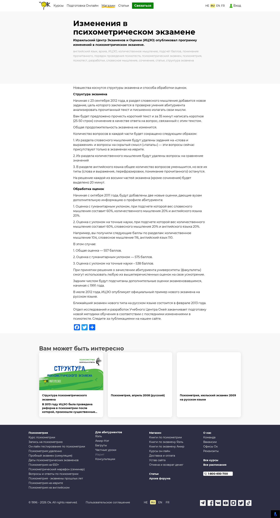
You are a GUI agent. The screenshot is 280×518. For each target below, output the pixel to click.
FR (223, 5)
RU (213, 5)
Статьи (123, 5)
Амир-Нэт (102, 441)
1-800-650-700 (218, 473)
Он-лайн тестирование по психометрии (57, 446)
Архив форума (159, 478)
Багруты (101, 445)
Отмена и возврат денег (166, 464)
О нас (207, 433)
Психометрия (38, 433)
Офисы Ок (210, 446)
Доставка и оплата (162, 455)
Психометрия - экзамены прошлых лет (56, 478)
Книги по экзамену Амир (166, 446)
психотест (80, 60)
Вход (237, 5)
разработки (97, 60)
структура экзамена (180, 60)
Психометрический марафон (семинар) (57, 469)
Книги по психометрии (165, 437)
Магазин (108, 5)
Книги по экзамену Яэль (166, 442)
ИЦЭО (112, 51)
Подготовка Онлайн (82, 5)
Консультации (105, 459)
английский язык (85, 51)
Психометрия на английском (49, 487)
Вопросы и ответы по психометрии (53, 474)
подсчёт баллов (170, 51)
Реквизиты (211, 451)
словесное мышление (122, 60)
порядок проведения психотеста (117, 56)
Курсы (59, 5)
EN (218, 5)
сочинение (146, 60)
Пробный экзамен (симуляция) (50, 455)
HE (207, 5)
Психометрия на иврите (46, 483)
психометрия (192, 56)
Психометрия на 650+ (44, 464)
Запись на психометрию (46, 442)
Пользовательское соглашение (108, 502)
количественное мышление (138, 51)
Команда (209, 437)
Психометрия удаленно (45, 451)
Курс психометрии (42, 437)
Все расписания (214, 464)
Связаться (142, 5)
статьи (160, 60)
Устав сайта (157, 460)
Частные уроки (105, 450)
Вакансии (210, 442)
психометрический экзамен (161, 56)
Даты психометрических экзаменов (54, 460)
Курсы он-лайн (159, 451)
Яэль (98, 436)
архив (103, 51)
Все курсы (210, 460)
